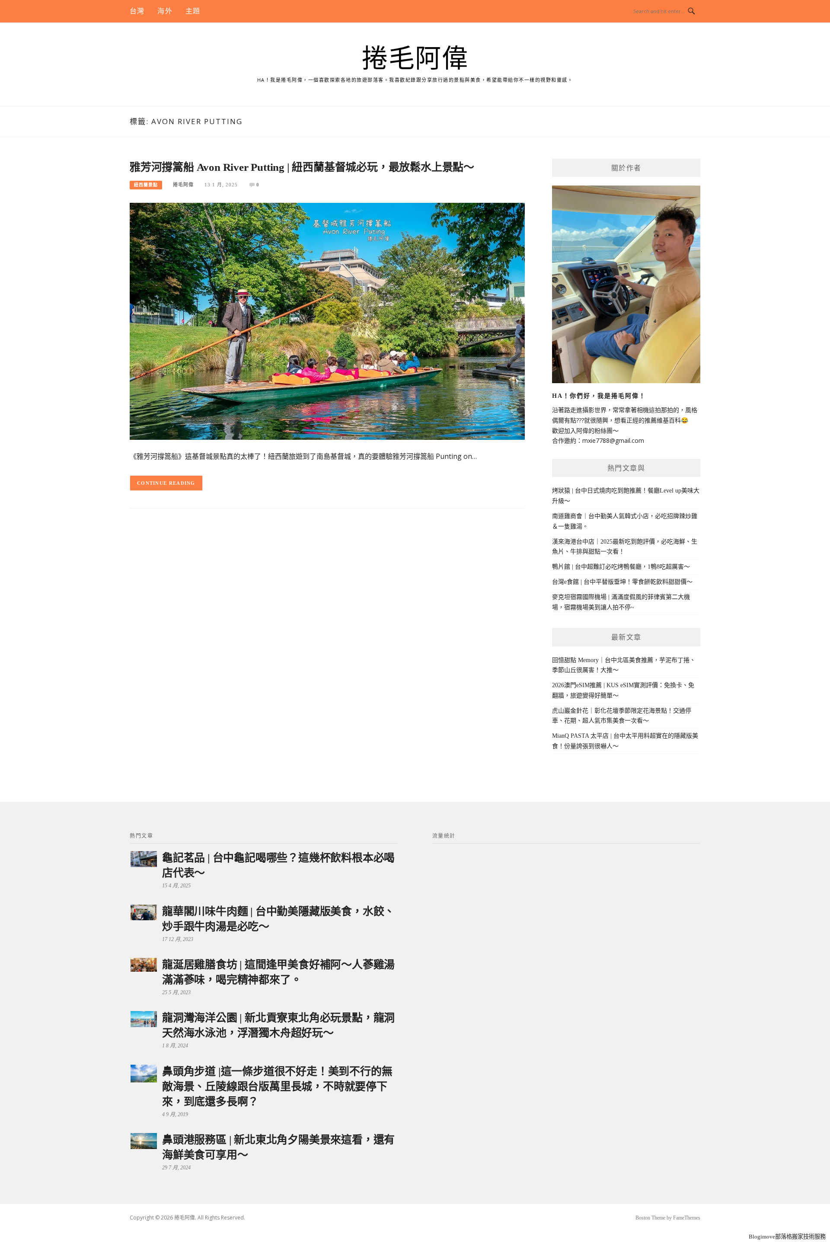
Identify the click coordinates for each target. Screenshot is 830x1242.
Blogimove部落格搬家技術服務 (787, 1236)
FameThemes (686, 1218)
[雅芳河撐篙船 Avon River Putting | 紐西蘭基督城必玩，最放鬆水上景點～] (327, 320)
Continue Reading (166, 483)
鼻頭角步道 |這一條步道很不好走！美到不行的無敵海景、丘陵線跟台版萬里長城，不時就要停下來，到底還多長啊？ (277, 1087)
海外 (164, 11)
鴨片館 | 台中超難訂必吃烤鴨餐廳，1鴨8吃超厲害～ (621, 566)
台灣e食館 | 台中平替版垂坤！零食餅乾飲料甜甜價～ (622, 582)
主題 (192, 11)
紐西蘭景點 (146, 184)
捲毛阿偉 (415, 59)
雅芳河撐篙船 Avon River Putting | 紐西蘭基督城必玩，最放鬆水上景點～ (302, 167)
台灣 (137, 11)
